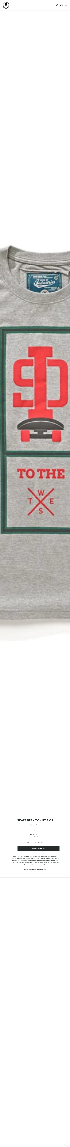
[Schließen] (61, 551)
